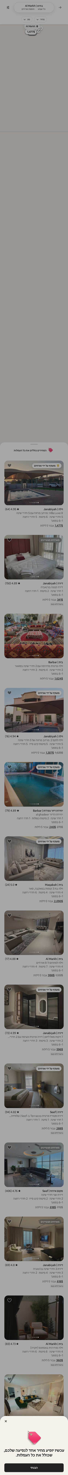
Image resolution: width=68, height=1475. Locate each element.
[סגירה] (5, 1421)
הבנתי (34, 1468)
